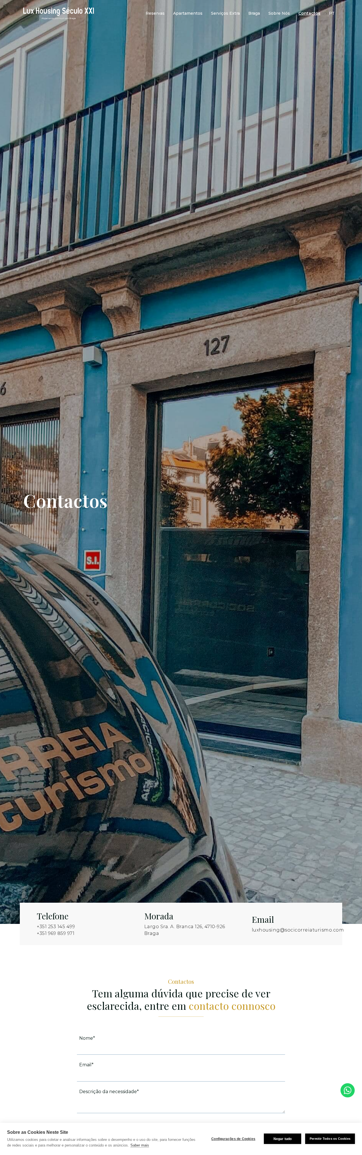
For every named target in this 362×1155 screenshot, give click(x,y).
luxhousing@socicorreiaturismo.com (298, 930)
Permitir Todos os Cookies (330, 1138)
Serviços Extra (225, 13)
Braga (254, 13)
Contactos (309, 13)
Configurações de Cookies (233, 1139)
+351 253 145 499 (56, 926)
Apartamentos (187, 13)
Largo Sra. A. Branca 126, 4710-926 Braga (184, 930)
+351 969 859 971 (55, 933)
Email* (86, 1064)
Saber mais (139, 1145)
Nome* (87, 1038)
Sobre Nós (279, 13)
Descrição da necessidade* (109, 1091)
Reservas (155, 13)
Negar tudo (282, 1139)
